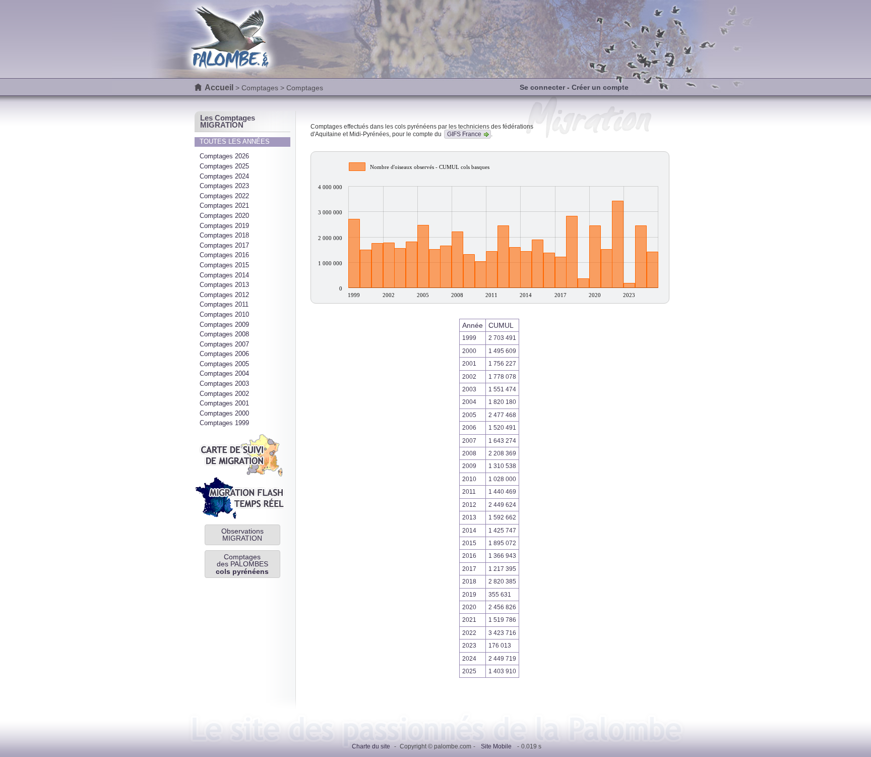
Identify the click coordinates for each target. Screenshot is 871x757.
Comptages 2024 (224, 176)
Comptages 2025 (224, 166)
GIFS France (464, 134)
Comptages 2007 (224, 344)
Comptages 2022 (224, 196)
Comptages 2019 (224, 225)
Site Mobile (496, 746)
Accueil (219, 87)
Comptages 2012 (224, 295)
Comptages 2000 (224, 413)
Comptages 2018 (224, 235)
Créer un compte (600, 87)
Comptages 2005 (224, 364)
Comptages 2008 (224, 334)
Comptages (259, 88)
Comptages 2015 (224, 265)
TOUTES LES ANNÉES (235, 141)
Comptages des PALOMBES (242, 564)
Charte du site (371, 746)
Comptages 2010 (224, 314)
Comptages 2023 (224, 186)
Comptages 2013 (224, 284)
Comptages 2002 (224, 393)
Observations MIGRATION (242, 534)
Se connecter (542, 87)
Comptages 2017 (224, 245)
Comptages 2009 (224, 324)
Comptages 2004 (224, 373)
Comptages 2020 (224, 215)
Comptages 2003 (224, 383)
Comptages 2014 (224, 275)
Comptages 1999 (224, 423)
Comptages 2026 (224, 156)
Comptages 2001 (224, 403)
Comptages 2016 (224, 255)
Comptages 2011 (224, 304)
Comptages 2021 (224, 205)
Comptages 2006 (224, 354)
